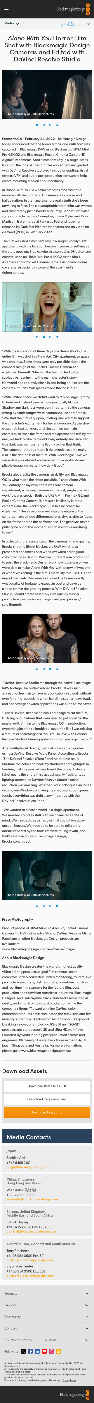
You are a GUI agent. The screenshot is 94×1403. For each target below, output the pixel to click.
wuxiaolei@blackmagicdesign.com (32, 1199)
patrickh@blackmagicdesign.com (31, 1231)
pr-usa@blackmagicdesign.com (30, 1260)
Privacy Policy (69, 1380)
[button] (37, 125)
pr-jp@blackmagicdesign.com (29, 1167)
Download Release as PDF (47, 1085)
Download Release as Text (47, 1099)
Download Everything (47, 1112)
